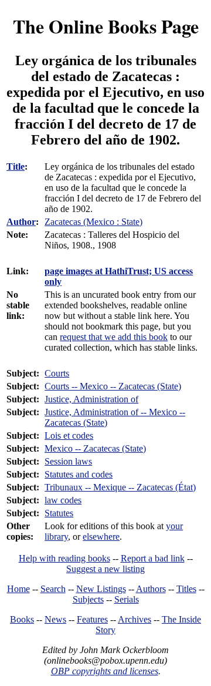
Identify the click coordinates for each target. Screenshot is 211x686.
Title (15, 167)
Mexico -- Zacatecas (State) (95, 448)
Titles (186, 589)
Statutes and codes (79, 474)
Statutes (59, 513)
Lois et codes (69, 435)
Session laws (68, 461)
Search (53, 589)
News (55, 619)
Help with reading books (64, 558)
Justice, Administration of (91, 399)
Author (21, 222)
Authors (151, 589)
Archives (134, 619)
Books (22, 619)
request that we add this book (114, 337)
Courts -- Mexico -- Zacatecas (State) (113, 386)
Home (18, 589)
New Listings (101, 589)
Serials (126, 599)
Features (92, 619)
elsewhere (101, 537)
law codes (63, 500)
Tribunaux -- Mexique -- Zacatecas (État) (120, 487)
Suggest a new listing (105, 569)
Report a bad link (153, 558)
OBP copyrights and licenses (104, 671)
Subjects (88, 599)
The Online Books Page (106, 26)
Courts (57, 373)
